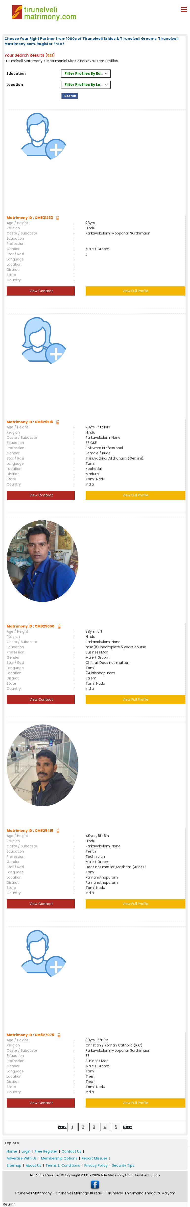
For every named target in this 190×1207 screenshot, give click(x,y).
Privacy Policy (96, 1165)
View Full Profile (135, 290)
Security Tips (123, 1165)
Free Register (46, 1151)
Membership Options (59, 1158)
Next (127, 1126)
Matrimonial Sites (61, 60)
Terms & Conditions (63, 1165)
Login (26, 1151)
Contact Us (71, 1151)
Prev (62, 1126)
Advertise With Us (22, 1158)
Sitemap (14, 1165)
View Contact (40, 290)
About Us (33, 1165)
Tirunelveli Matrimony (24, 60)
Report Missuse (94, 1158)
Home (12, 1151)
